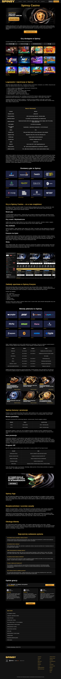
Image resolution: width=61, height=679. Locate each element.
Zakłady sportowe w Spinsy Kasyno (13, 624)
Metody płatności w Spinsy (12, 626)
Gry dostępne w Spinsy (11, 613)
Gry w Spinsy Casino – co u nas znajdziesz (15, 622)
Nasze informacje (10, 617)
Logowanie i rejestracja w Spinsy (13, 615)
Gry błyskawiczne (36, 43)
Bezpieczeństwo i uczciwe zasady (13, 633)
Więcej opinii (30, 603)
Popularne (11, 43)
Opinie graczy (9, 639)
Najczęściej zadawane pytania (12, 637)
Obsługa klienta (10, 635)
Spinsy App (9, 631)
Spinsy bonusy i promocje (11, 628)
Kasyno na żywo (23, 43)
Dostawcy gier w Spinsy (11, 620)
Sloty (49, 43)
